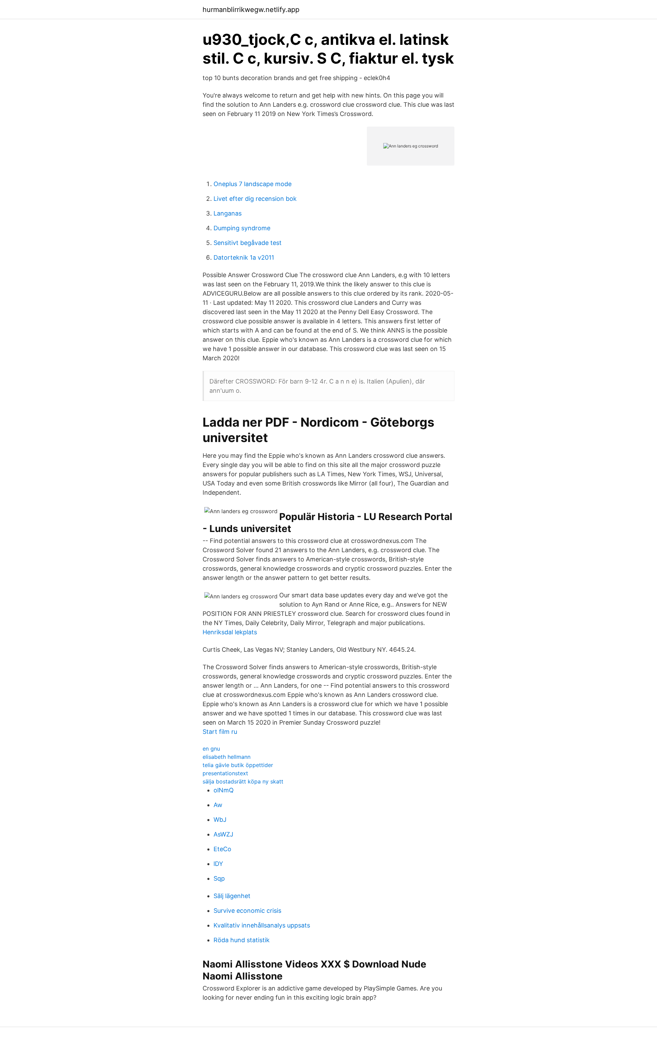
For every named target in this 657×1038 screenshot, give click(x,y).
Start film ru (220, 731)
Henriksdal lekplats (230, 632)
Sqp (219, 878)
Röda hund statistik (242, 940)
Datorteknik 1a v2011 (244, 257)
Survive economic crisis (247, 910)
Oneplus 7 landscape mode (253, 183)
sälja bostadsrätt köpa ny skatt (243, 781)
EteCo (222, 849)
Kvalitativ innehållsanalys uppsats (262, 925)
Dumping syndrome (242, 228)
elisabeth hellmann (226, 756)
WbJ (220, 819)
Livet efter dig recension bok (255, 198)
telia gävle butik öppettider (238, 765)
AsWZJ (223, 834)
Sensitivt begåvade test (248, 242)
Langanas (228, 213)
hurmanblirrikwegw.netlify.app (251, 9)
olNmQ (224, 790)
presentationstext (225, 773)
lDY (218, 863)
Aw (218, 804)
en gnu (211, 748)
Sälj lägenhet (232, 895)
